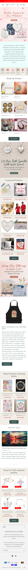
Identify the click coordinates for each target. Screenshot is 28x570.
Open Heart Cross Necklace (7, 489)
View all (14, 258)
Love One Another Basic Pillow (20, 197)
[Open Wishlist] (21, 4)
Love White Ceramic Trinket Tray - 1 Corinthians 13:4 (7, 233)
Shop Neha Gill (5, 115)
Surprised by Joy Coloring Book (7, 393)
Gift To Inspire (9, 567)
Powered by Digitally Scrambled (19, 567)
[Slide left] (10, 464)
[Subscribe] (23, 550)
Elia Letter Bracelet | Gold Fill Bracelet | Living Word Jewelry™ (7, 197)
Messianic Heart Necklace (7, 511)
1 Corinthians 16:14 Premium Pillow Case (7, 252)
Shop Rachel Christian (17, 97)
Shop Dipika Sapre (18, 115)
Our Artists (14, 139)
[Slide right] (17, 464)
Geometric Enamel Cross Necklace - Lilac (20, 489)
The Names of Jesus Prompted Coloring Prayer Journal (20, 393)
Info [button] (4, 527)
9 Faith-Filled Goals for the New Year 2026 (14, 448)
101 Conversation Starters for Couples (20, 252)
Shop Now (7, 364)
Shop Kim (3, 133)
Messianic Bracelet (20, 511)
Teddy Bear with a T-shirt (7, 215)
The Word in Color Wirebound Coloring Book (20, 413)
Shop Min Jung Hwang (4, 97)
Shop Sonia (17, 133)
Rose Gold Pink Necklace (20, 233)
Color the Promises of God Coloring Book (7, 413)
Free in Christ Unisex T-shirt (20, 215)
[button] (3, 4)
